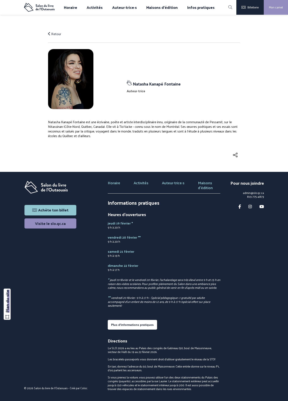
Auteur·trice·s (124, 7)
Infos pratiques (201, 7)
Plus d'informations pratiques (132, 324)
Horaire (70, 7)
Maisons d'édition (162, 7)
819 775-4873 (255, 197)
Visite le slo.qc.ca (50, 223)
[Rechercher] (230, 7)
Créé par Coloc (78, 388)
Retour (55, 34)
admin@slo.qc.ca (253, 193)
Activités (95, 7)
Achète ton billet (53, 209)
